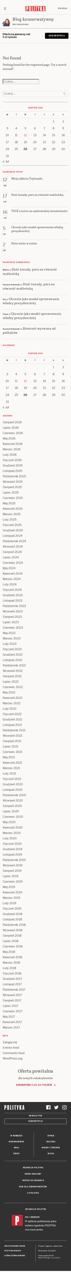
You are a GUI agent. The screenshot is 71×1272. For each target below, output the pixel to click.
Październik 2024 (14, 541)
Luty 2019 (9, 903)
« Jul (6, 161)
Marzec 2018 (11, 963)
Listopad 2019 (12, 854)
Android (35, 1217)
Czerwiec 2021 (12, 752)
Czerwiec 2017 (12, 1011)
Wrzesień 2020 (13, 800)
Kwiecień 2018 (12, 957)
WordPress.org (12, 1058)
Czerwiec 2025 (13, 498)
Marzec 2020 (12, 833)
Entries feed (11, 1048)
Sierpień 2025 (12, 487)
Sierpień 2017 (12, 1000)
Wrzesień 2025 (13, 482)
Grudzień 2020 (13, 784)
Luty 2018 (9, 968)
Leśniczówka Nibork (14, 1256)
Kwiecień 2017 (12, 1022)
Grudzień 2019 (12, 849)
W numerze (16, 1136)
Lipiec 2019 (10, 876)
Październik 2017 (14, 990)
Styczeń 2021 (12, 779)
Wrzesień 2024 (13, 546)
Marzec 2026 (12, 449)
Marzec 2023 (12, 638)
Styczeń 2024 (12, 590)
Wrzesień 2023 (13, 611)
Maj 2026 (9, 438)
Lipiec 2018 (10, 941)
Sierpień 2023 (12, 617)
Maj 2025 (9, 503)
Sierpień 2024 (12, 552)
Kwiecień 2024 (13, 573)
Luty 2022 (9, 709)
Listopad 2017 (12, 984)
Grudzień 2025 (13, 465)
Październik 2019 (14, 860)
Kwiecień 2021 (12, 763)
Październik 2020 (14, 795)
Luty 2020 (10, 838)
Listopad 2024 (12, 536)
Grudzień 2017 (12, 979)
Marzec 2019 (11, 898)
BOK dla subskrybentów (33, 1187)
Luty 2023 (10, 644)
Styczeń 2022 (12, 714)
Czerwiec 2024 (13, 563)
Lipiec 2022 (11, 682)
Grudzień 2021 (12, 719)
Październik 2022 (14, 665)
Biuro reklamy (33, 1174)
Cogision (48, 1246)
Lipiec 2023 (11, 622)
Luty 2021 (9, 773)
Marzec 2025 (11, 514)
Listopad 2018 (12, 919)
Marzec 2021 (11, 768)
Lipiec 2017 (10, 1006)
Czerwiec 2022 (13, 687)
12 (25, 135)
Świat (16, 1153)
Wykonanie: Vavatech (47, 1251)
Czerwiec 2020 (13, 817)
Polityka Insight (12, 1251)
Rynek (51, 1136)
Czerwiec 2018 (13, 946)
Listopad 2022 (12, 660)
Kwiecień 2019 (12, 892)
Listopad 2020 (13, 790)
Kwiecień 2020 (13, 827)
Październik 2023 (14, 606)
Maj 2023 (9, 633)
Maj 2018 (9, 952)
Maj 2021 (9, 757)
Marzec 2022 (11, 703)
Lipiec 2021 (10, 746)
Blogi (51, 1153)
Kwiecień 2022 (12, 698)
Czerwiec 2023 (13, 628)
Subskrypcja (35, 1121)
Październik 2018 (14, 925)
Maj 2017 (9, 1017)
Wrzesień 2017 (12, 995)
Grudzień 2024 (13, 530)
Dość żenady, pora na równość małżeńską (30, 271)
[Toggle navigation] (5, 8)
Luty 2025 (9, 519)
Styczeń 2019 (12, 909)
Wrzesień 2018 (12, 930)
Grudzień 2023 (13, 595)
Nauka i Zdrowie (51, 1147)
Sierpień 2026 (12, 422)
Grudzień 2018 (12, 914)
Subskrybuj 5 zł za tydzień (34, 1084)
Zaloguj (62, 8)
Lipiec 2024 (11, 557)
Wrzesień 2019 (12, 865)
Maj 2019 (9, 887)
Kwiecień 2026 (13, 444)
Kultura (51, 1142)
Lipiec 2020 (11, 811)
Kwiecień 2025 (12, 509)
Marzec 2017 (11, 1027)
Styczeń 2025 (12, 525)
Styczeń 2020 (12, 844)
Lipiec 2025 (11, 492)
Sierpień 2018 (12, 936)
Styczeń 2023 (12, 649)
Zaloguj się (10, 1042)
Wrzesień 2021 (12, 736)
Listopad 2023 (12, 600)
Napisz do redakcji (33, 1180)
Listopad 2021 (12, 725)
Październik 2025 (14, 476)
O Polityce (33, 1193)
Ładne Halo (57, 1246)
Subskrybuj (57, 35)
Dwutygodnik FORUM (14, 1246)
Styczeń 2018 (12, 973)
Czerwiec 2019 (13, 881)
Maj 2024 (9, 568)
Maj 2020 (9, 822)
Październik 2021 (14, 730)
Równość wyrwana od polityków (29, 330)
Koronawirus (16, 1142)
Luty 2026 (10, 455)
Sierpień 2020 (12, 806)
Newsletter (35, 1116)
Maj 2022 (9, 692)
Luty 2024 (10, 584)
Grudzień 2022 (13, 655)
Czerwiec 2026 (13, 433)
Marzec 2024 (12, 579)
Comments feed (14, 1053)
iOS (27, 1217)
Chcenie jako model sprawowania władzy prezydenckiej (31, 300)
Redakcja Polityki (33, 1167)
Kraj (16, 1147)
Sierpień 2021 (12, 741)
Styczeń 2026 (12, 460)
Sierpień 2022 (12, 676)
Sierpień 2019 (12, 871)
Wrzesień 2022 (13, 671)
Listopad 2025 (12, 471)
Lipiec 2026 (11, 428)
